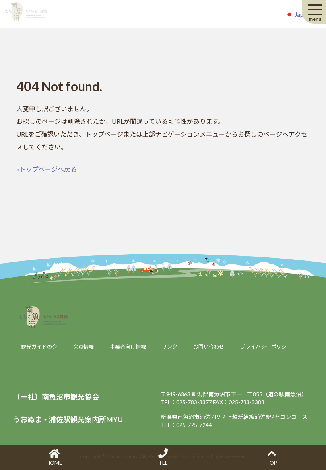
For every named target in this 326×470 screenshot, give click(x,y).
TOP (271, 463)
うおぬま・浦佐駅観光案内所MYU (68, 419)
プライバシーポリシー (266, 346)
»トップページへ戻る (46, 169)
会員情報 (83, 346)
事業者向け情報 (128, 346)
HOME (54, 463)
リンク (169, 346)
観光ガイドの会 (39, 346)
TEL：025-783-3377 (186, 402)
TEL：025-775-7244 (186, 424)
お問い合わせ (208, 346)
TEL (163, 463)
